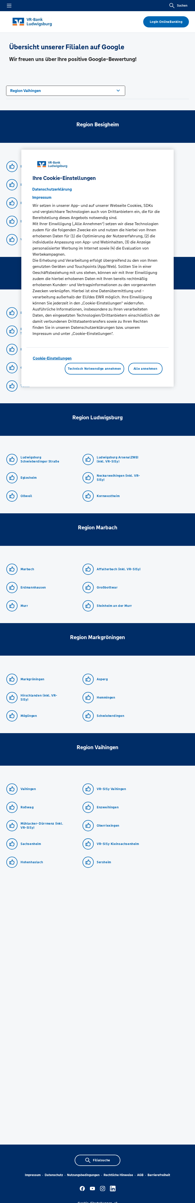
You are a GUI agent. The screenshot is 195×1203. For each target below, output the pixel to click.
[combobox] (65, 90)
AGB (140, 1175)
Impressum (33, 1175)
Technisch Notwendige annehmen (94, 369)
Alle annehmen (145, 369)
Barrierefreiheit (159, 1175)
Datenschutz (54, 1175)
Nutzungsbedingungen (83, 1175)
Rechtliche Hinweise (118, 1175)
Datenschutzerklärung (52, 189)
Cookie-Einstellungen (52, 358)
